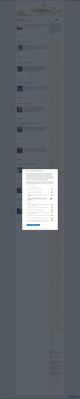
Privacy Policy (45, 228)
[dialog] (40, 199)
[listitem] (40, 186)
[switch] (51, 189)
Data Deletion (35, 228)
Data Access (40, 228)
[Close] (56, 171)
